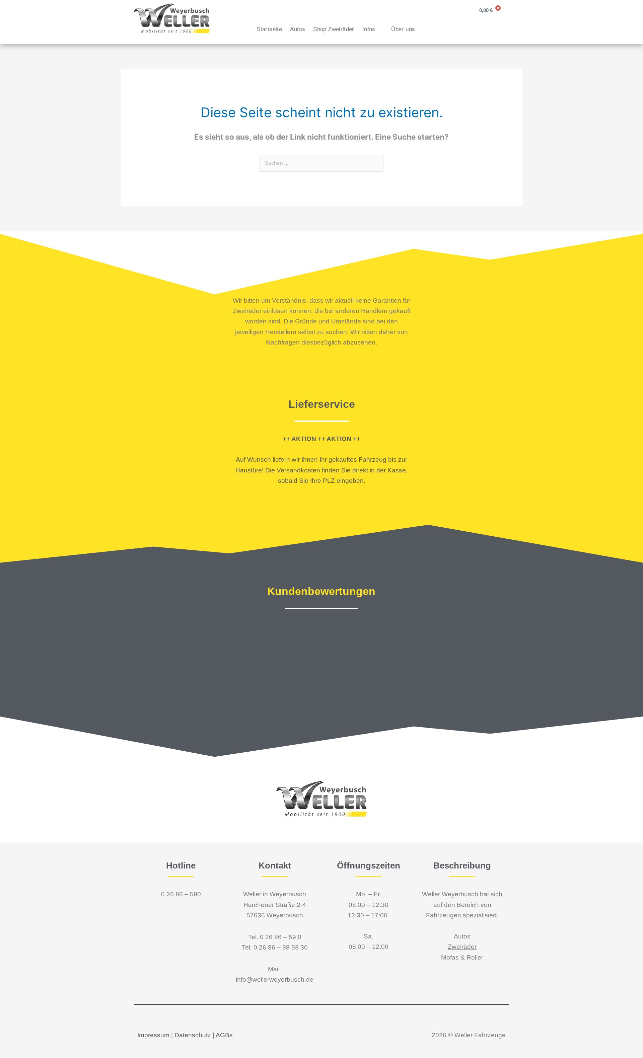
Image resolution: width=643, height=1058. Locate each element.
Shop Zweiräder (333, 29)
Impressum (153, 1035)
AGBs (224, 1035)
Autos (297, 29)
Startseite (269, 29)
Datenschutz (192, 1035)
